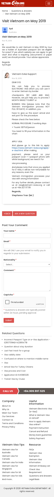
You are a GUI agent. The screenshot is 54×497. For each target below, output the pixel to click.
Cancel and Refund (38, 431)
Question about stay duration (18, 346)
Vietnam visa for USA (12, 475)
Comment (9, 270)
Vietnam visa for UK (11, 472)
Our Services (8, 416)
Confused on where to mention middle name (26, 358)
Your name (10, 231)
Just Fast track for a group (17, 350)
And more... (7, 479)
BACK (8, 213)
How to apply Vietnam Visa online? (39, 423)
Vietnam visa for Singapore (10, 467)
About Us (6, 405)
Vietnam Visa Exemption (35, 454)
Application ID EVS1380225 (16, 375)
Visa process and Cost (15, 370)
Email (7, 241)
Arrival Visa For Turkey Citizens (18, 366)
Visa (6, 362)
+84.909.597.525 (34, 391)
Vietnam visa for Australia (10, 451)
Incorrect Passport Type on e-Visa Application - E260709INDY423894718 (27, 341)
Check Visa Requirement (35, 471)
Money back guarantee (40, 435)
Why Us (5, 409)
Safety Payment (37, 438)
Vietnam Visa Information (35, 461)
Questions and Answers (40, 475)
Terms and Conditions (13, 423)
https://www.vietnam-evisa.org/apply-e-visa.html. (31, 149)
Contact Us (7, 419)
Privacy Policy (8, 426)
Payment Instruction (39, 428)
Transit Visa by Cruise (14, 379)
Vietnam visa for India (12, 462)
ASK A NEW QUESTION (25, 213)
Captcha (9, 294)
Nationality (10, 259)
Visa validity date (12, 354)
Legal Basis (34, 479)
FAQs (31, 449)
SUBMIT (8, 320)
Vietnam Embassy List (39, 465)
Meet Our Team (10, 412)
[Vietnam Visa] (12, 3)
